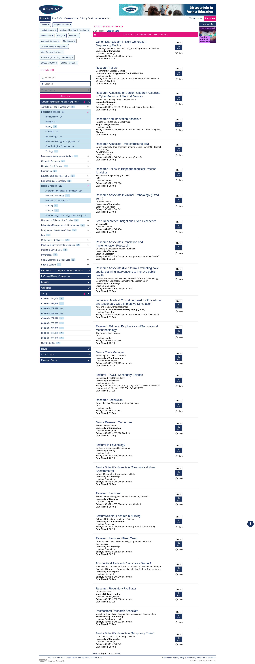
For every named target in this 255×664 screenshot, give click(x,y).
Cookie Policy (190, 658)
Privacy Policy (178, 658)
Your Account (195, 18)
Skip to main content (10, 2)
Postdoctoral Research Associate (117, 611)
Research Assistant (108, 493)
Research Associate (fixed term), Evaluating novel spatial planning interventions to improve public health (128, 271)
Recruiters (210, 18)
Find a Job (45, 18)
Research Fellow (106, 67)
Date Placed (99, 31)
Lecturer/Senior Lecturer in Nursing (118, 516)
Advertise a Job (102, 18)
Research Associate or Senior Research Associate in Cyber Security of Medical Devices (128, 94)
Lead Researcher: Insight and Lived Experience (126, 221)
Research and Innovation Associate (118, 119)
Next (118, 653)
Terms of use (167, 658)
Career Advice (71, 18)
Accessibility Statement (206, 658)
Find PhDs (57, 18)
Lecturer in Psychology (110, 445)
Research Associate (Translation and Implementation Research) (119, 243)
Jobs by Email (86, 18)
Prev (95, 653)
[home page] (51, 10)
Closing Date (113, 31)
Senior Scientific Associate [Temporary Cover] (125, 633)
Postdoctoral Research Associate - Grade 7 (123, 563)
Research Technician (109, 400)
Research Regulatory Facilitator (116, 588)
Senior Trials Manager (110, 352)
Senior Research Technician (114, 422)
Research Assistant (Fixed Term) (116, 538)
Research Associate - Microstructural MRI (122, 143)
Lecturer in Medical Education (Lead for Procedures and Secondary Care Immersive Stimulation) (129, 302)
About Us (51, 661)
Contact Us (60, 661)
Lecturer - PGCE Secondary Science (119, 374)
